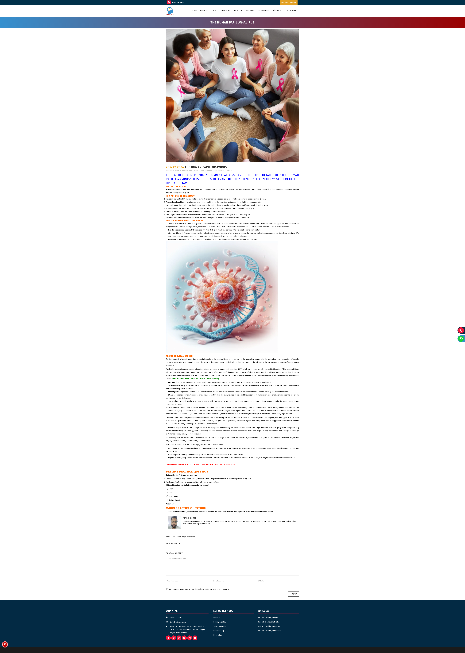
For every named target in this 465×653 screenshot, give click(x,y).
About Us (216, 618)
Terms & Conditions (220, 626)
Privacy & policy (219, 622)
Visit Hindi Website (288, 2)
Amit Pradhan (206, 171)
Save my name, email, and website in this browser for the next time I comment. (199, 589)
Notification (217, 635)
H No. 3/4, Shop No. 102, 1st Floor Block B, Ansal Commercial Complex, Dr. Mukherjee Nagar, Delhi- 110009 (187, 629)
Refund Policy (218, 631)
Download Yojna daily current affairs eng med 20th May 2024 (201, 464)
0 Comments (219, 171)
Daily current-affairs (190, 171)
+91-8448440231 (179, 2)
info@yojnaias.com (178, 622)
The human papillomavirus (183, 537)
